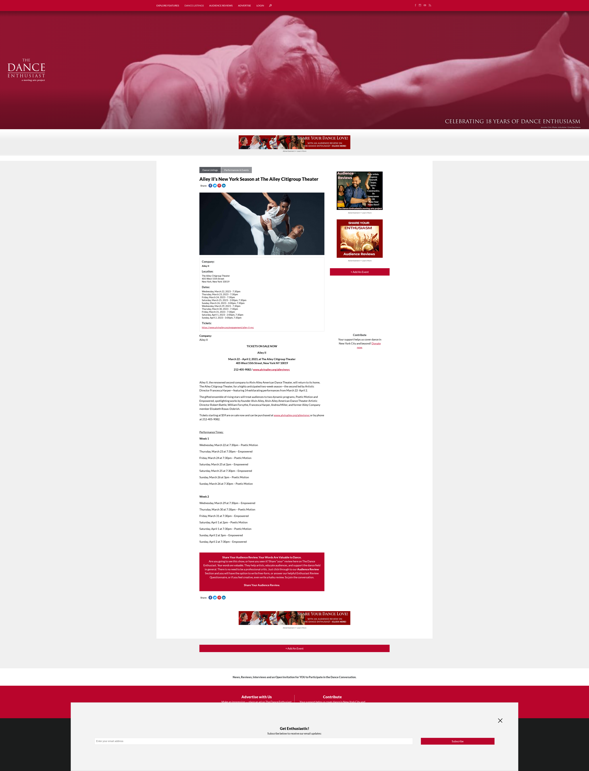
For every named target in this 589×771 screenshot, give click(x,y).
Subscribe (458, 741)
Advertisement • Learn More (294, 151)
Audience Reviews (221, 5)
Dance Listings (194, 5)
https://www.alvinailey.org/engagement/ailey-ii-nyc (228, 327)
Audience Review (308, 569)
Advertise (244, 5)
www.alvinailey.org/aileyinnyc (271, 369)
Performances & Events (236, 169)
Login (260, 5)
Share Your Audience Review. (262, 585)
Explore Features (167, 5)
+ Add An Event (360, 272)
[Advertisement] (360, 307)
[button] (269, 5)
